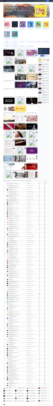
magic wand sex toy (22, 46)
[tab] (4, 19)
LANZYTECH (10, 362)
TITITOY (8, 9)
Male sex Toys (30, 28)
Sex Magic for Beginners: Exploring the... (13, 311)
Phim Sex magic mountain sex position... (13, 242)
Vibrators (7, 28)
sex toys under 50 (11, 269)
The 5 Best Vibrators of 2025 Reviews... (13, 252)
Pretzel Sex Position (11, 338)
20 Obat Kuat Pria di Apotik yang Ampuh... (14, 297)
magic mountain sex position (15, 46)
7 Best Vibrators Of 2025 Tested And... (13, 332)
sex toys (10, 216)
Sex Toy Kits (7, 38)
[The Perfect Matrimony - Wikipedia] (39, 72)
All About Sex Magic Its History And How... (14, 250)
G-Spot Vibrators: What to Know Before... (13, 183)
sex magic (7, 46)
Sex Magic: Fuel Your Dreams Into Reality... (14, 228)
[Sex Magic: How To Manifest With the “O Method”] (39, 69)
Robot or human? (11, 279)
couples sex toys (11, 353)
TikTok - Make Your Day (11, 238)
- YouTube (10, 205)
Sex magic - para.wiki (11, 350)
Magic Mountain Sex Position (45, 95)
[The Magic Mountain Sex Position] (39, 95)
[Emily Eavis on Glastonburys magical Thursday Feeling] (39, 64)
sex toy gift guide (11, 208)
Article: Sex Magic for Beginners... (13, 366)
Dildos (15, 28)
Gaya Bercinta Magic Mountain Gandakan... (14, 236)
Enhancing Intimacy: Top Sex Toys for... (13, 352)
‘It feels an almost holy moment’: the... (13, 305)
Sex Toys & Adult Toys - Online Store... (13, 340)
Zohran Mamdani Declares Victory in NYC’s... (14, 281)
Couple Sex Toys (38, 28)
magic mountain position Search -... (13, 334)
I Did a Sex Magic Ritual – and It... (13, 244)
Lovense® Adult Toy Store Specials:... (13, 224)
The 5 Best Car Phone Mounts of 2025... (13, 356)
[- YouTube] (39, 67)
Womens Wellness (47, 100)
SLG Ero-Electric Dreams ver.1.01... (13, 307)
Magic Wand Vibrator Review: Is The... (13, 301)
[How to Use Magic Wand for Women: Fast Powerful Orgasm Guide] (39, 100)
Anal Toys (22, 28)
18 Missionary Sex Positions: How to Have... (14, 234)
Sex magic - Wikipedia (11, 344)
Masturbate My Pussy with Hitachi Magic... (14, 187)
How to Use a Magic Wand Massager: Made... (14, 258)
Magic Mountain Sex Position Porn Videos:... (14, 368)
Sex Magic (43, 67)
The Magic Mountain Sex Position (13, 256)
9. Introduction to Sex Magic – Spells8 (13, 230)
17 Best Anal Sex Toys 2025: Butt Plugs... (13, 254)
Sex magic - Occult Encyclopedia (12, 189)
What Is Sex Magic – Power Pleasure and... (14, 232)
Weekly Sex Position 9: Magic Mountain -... (14, 185)
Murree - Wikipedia (11, 342)
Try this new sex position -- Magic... (13, 240)
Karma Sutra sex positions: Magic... (13, 191)
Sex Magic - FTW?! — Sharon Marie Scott (13, 203)
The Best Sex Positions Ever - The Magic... (14, 226)
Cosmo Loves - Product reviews (12, 293)
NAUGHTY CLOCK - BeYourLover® (13, 289)
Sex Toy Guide (43, 100)
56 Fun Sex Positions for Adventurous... (13, 291)
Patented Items (15, 38)
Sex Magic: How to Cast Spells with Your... (14, 348)
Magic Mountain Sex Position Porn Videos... (14, 295)
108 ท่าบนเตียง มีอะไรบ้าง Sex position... (13, 197)
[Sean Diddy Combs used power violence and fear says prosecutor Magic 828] (39, 93)
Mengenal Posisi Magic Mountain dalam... (14, 199)
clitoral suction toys (11, 263)
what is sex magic (30, 46)
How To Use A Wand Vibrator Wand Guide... (14, 201)
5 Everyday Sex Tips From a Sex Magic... (13, 336)
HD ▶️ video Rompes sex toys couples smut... (14, 287)
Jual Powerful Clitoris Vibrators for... (13, 364)
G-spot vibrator (28, 183)
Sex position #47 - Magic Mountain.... (13, 346)
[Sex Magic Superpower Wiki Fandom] (39, 74)
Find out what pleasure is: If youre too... (13, 193)
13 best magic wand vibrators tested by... (14, 248)
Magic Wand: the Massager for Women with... (14, 313)
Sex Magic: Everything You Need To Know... (14, 195)
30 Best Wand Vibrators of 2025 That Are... (14, 299)
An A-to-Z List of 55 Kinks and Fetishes (13, 283)
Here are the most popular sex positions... (14, 285)
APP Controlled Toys (46, 28)
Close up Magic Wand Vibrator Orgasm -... (14, 246)
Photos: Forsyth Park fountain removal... (13, 360)
